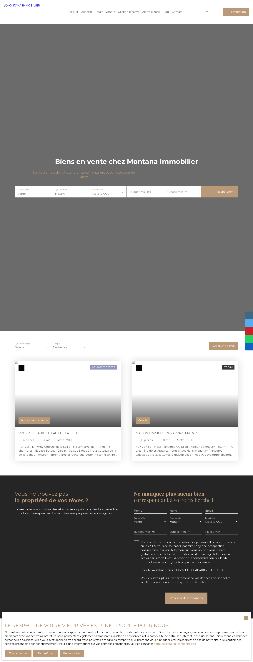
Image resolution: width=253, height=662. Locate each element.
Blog (165, 12)
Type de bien (61, 189)
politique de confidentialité (191, 582)
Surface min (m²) (178, 192)
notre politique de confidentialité (175, 644)
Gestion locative (128, 12)
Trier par (56, 344)
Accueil (74, 12)
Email (209, 510)
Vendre (110, 12)
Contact (177, 12)
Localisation (97, 189)
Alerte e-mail (151, 12)
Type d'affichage (22, 344)
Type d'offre (23, 189)
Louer (99, 12)
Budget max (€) (140, 192)
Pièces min (212, 531)
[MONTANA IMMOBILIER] (28, 12)
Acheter (86, 12)
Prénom (139, 510)
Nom (173, 510)
